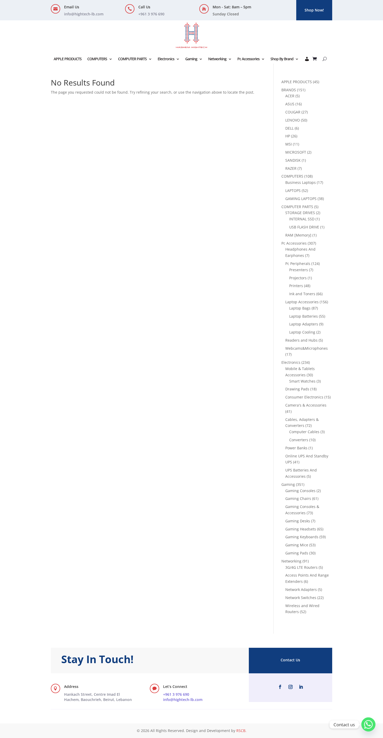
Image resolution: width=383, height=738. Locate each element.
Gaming (191, 58)
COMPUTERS (97, 58)
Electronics (166, 58)
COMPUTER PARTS (132, 58)
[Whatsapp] (368, 724)
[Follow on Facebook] (280, 687)
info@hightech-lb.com (83, 13)
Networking (217, 58)
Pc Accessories (248, 58)
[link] (98, 697)
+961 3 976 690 (176, 694)
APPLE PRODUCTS (68, 58)
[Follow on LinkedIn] (301, 687)
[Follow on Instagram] (290, 687)
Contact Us (290, 659)
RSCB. (241, 730)
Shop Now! (314, 10)
